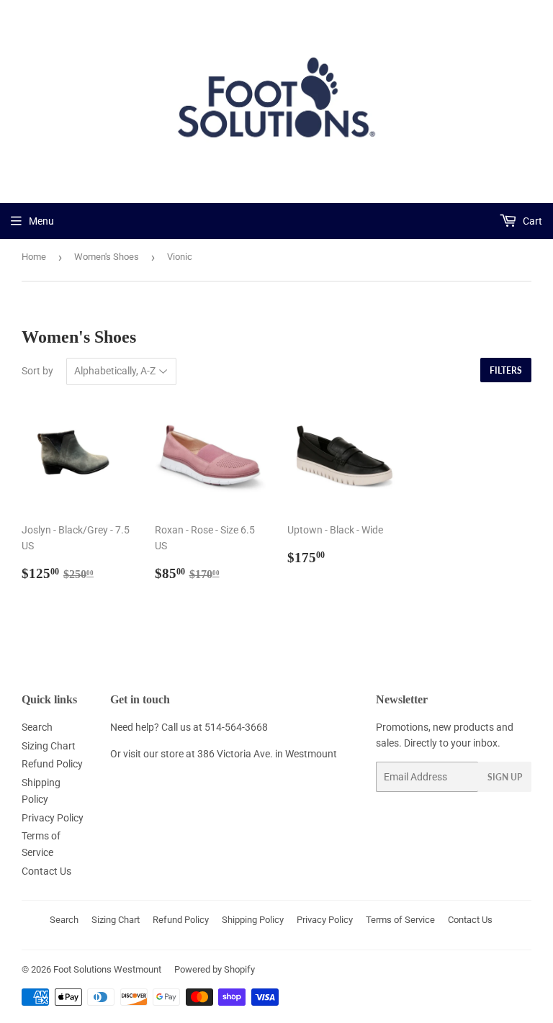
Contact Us (46, 871)
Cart (531, 221)
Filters (506, 370)
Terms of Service (400, 919)
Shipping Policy (253, 919)
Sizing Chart (49, 746)
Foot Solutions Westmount (107, 969)
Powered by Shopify (214, 969)
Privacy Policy (53, 818)
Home (34, 256)
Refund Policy (52, 764)
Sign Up (504, 777)
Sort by (37, 371)
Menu (41, 221)
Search (37, 727)
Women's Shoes (106, 256)
